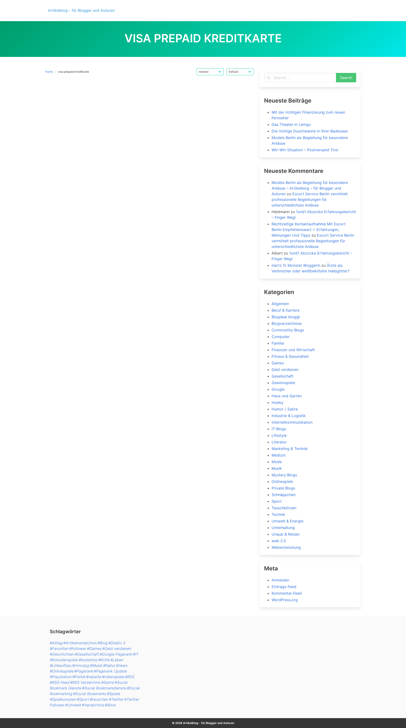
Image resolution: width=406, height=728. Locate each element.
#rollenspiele (113, 676)
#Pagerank (83, 671)
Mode (277, 461)
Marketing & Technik (290, 448)
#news (122, 665)
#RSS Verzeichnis (85, 682)
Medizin (278, 455)
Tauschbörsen (284, 507)
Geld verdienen (285, 369)
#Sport (83, 699)
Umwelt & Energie (287, 521)
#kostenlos (88, 659)
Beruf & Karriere (286, 310)
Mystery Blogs (284, 475)
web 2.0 (279, 540)
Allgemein (280, 303)
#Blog (103, 642)
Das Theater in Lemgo (291, 124)
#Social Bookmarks (89, 693)
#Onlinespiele (62, 671)
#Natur (109, 665)
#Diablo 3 (116, 642)
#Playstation (61, 676)
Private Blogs (283, 488)
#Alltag (56, 642)
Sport (277, 501)
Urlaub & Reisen (286, 534)
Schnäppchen (284, 494)
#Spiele (113, 693)
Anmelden (280, 580)
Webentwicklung (286, 547)
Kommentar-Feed (287, 593)
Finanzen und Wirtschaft (293, 349)
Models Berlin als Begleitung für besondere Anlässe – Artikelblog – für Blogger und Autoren (310, 188)
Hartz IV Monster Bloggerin (296, 265)
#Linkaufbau (60, 665)
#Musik (96, 665)
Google (278, 389)
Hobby (278, 402)
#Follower (77, 648)
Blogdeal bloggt (286, 316)
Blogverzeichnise (287, 323)
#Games (94, 648)
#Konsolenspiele (64, 659)
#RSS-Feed (59, 682)
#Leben (116, 659)
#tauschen (99, 699)
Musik (277, 468)
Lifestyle (279, 435)
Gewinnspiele (283, 382)
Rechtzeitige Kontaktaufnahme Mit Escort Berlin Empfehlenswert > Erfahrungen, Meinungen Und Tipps (309, 230)
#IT (135, 654)
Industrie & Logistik (289, 415)
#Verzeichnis (93, 705)
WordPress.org (285, 599)
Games (278, 363)
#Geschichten (62, 654)
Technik (278, 514)
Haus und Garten (287, 396)
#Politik (78, 676)
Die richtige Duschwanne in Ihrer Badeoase (310, 131)
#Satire (107, 682)
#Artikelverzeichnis (80, 642)
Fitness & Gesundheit (290, 356)
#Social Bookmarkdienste (104, 688)
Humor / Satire (285, 409)
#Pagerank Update (110, 671)
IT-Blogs (279, 428)
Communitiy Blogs (288, 330)
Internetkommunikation (292, 422)
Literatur (279, 442)
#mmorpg (80, 665)
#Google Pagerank (116, 654)
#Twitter (116, 699)
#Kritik (103, 659)
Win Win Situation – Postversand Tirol (305, 149)
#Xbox (110, 705)
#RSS (129, 676)
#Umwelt (73, 705)
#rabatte (93, 676)
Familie (278, 343)
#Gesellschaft (87, 654)
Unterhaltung (283, 527)
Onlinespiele (282, 481)
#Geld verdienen (116, 648)
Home (49, 71)
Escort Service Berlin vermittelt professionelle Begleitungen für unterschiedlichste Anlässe (310, 199)
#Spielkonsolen (63, 699)
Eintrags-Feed (284, 586)
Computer (280, 336)
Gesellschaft (282, 376)
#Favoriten (59, 648)
